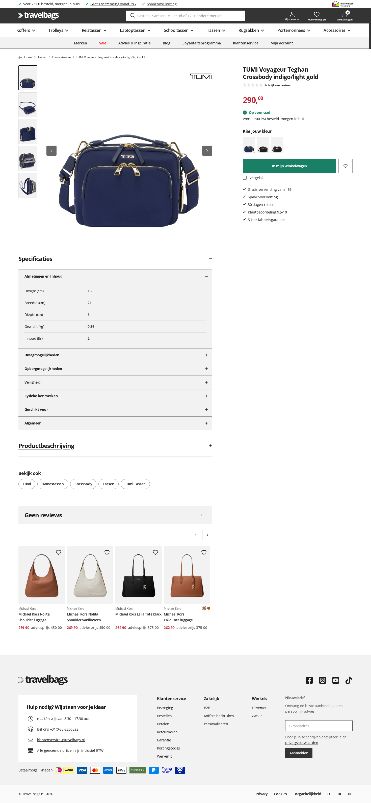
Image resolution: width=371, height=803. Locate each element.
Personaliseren (216, 723)
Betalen (163, 723)
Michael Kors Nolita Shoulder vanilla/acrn (84, 617)
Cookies (280, 793)
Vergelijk (256, 177)
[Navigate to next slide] (207, 535)
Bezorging (165, 707)
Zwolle (257, 715)
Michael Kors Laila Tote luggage (178, 617)
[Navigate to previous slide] (195, 535)
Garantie (164, 740)
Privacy (262, 793)
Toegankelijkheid (307, 793)
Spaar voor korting (162, 4)
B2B (207, 707)
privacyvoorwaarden (301, 742)
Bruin (208, 608)
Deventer (259, 707)
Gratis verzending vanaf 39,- (113, 4)
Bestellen (164, 715)
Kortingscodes (168, 748)
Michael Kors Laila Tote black (138, 614)
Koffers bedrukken (219, 715)
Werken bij (165, 756)
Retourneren (167, 732)
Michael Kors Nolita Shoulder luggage (33, 617)
